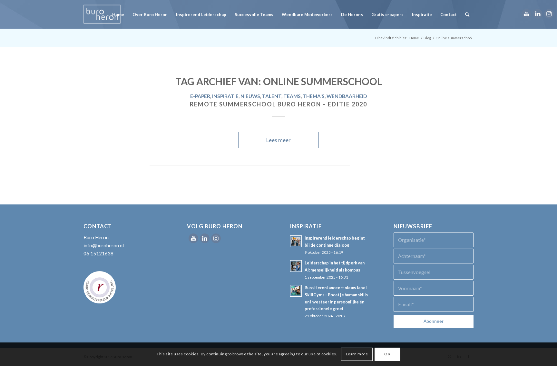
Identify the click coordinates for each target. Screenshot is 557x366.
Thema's (314, 96)
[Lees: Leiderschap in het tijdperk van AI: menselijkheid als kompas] (296, 266)
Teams (292, 96)
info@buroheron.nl (103, 245)
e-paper (200, 96)
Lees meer (278, 140)
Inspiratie (225, 96)
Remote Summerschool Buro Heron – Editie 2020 (278, 104)
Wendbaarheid (347, 96)
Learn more (357, 353)
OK (387, 353)
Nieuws (250, 96)
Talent (271, 96)
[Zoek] (467, 14)
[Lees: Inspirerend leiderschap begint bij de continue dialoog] (296, 241)
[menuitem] (118, 14)
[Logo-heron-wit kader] (102, 14)
